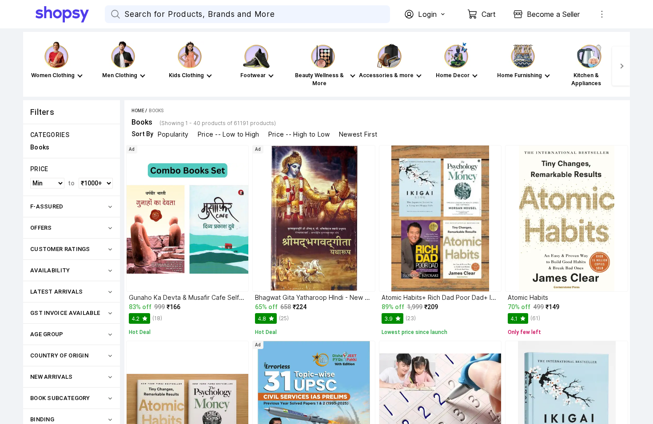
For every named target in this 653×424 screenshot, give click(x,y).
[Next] (621, 66)
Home (137, 110)
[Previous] (32, 66)
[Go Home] (70, 14)
